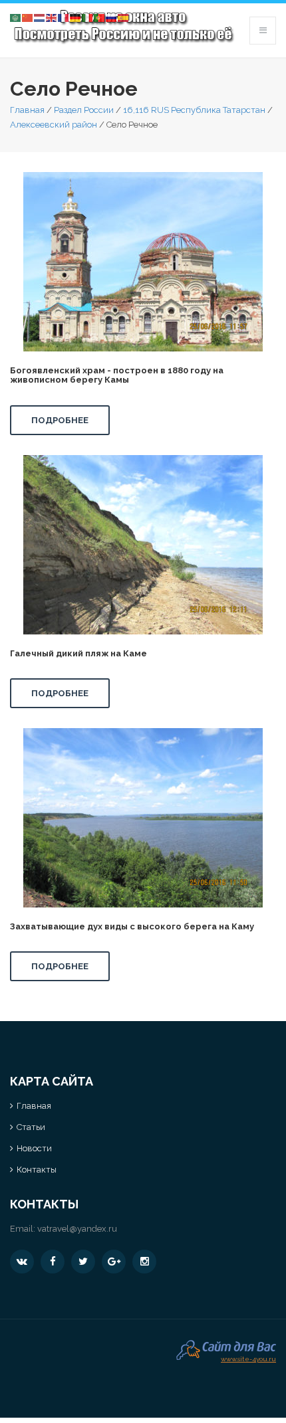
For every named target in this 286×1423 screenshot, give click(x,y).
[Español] (124, 17)
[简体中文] (28, 17)
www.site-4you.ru (248, 1357)
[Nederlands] (40, 17)
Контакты (37, 1170)
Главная (27, 110)
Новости (34, 1148)
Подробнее (59, 420)
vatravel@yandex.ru (77, 1229)
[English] (52, 17)
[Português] (100, 17)
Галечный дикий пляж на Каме (78, 653)
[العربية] (16, 17)
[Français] (64, 17)
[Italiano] (88, 17)
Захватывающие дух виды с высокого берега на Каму (132, 926)
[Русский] (112, 17)
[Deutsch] (76, 17)
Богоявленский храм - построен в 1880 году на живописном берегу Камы (116, 375)
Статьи (31, 1127)
